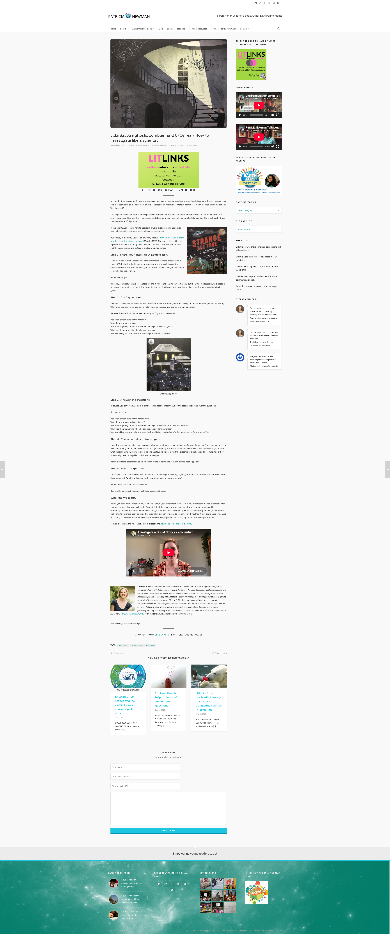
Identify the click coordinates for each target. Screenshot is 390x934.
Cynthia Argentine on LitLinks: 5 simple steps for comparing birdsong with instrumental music (263, 311)
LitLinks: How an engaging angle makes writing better (131, 883)
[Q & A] (218, 895)
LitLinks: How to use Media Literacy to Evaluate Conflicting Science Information (209, 701)
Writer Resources (245, 930)
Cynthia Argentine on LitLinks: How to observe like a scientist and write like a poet (264, 335)
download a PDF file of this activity (176, 523)
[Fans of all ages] (205, 883)
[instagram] (274, 3)
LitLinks (131, 145)
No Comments (192, 145)
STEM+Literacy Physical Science (143, 645)
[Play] (239, 114)
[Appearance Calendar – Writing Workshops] (230, 907)
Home (185, 930)
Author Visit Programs (205, 930)
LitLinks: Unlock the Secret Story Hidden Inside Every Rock (130, 899)
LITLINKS (160, 634)
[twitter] (269, 3)
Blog (218, 930)
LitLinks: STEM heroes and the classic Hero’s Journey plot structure (125, 705)
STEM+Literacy (123, 645)
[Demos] (230, 883)
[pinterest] (278, 3)
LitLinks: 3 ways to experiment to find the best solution (131, 915)
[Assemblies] (205, 895)
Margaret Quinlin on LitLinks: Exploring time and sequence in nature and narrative (263, 359)
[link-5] (260, 3)
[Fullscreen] (277, 114)
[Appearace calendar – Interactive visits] (218, 907)
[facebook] (265, 3)
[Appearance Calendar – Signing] (230, 895)
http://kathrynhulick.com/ (133, 613)
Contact (279, 930)
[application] (259, 105)
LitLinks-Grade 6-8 (158, 145)
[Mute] (272, 114)
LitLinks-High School (175, 145)
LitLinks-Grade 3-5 (142, 145)
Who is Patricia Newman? (263, 930)
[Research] (205, 907)
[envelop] (256, 3)
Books (192, 930)
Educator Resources (229, 930)
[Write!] (218, 883)
